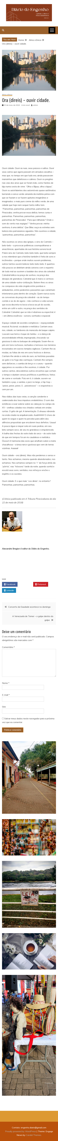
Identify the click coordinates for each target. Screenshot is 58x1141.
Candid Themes (33, 1135)
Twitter (26, 584)
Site (4, 706)
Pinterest (41, 584)
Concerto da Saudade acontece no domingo (29, 606)
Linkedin (10, 590)
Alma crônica (7, 95)
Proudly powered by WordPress (21, 1131)
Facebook (11, 584)
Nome (5, 683)
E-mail (6, 694)
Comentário (8, 647)
